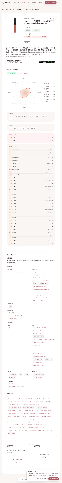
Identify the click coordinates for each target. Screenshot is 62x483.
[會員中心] (58, 2)
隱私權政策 (45, 475)
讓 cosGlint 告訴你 (50, 2)
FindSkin (34, 2)
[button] (14, 25)
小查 (28, 2)
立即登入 (17, 462)
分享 (52, 18)
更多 (40, 2)
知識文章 (16, 2)
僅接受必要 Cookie (41, 478)
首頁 (3, 10)
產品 (23, 2)
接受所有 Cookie (54, 478)
